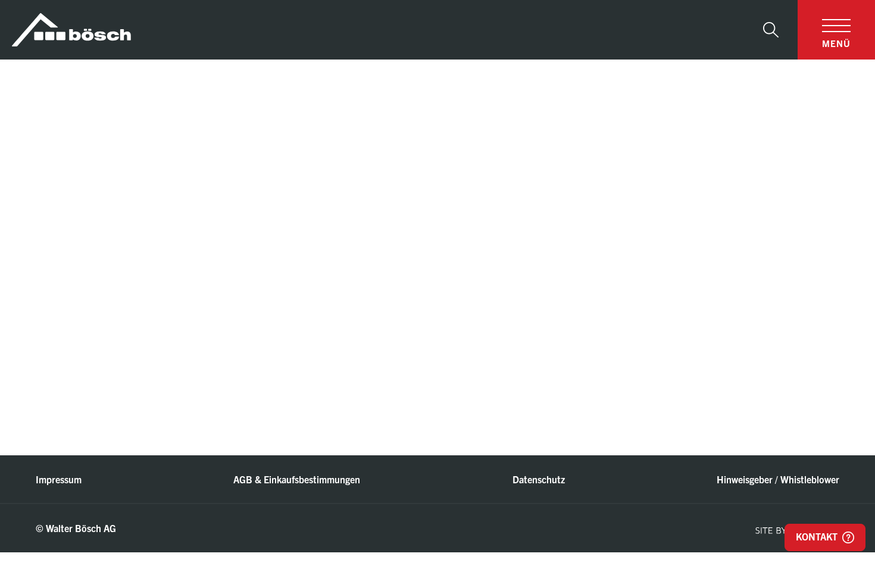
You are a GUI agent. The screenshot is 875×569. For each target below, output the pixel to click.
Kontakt (818, 536)
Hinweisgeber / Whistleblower (778, 479)
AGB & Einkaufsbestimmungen (296, 479)
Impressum (59, 479)
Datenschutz (538, 479)
